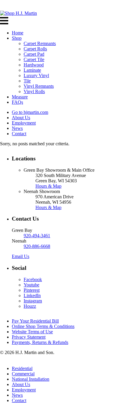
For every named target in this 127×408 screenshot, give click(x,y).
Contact (19, 133)
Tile (27, 80)
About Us (21, 117)
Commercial (23, 373)
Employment (24, 122)
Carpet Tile (34, 59)
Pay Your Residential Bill (35, 320)
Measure (20, 96)
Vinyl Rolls (34, 91)
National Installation (30, 379)
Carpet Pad (34, 54)
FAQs (17, 102)
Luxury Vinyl (36, 75)
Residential (22, 368)
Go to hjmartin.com (30, 112)
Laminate (32, 70)
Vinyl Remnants (39, 86)
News (17, 128)
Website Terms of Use (32, 331)
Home (17, 32)
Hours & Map (48, 186)
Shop (17, 38)
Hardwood (34, 64)
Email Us (20, 256)
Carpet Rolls (35, 48)
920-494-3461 (37, 235)
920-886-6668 (37, 246)
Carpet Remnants (40, 43)
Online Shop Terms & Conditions (43, 326)
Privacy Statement (28, 337)
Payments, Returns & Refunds (40, 342)
